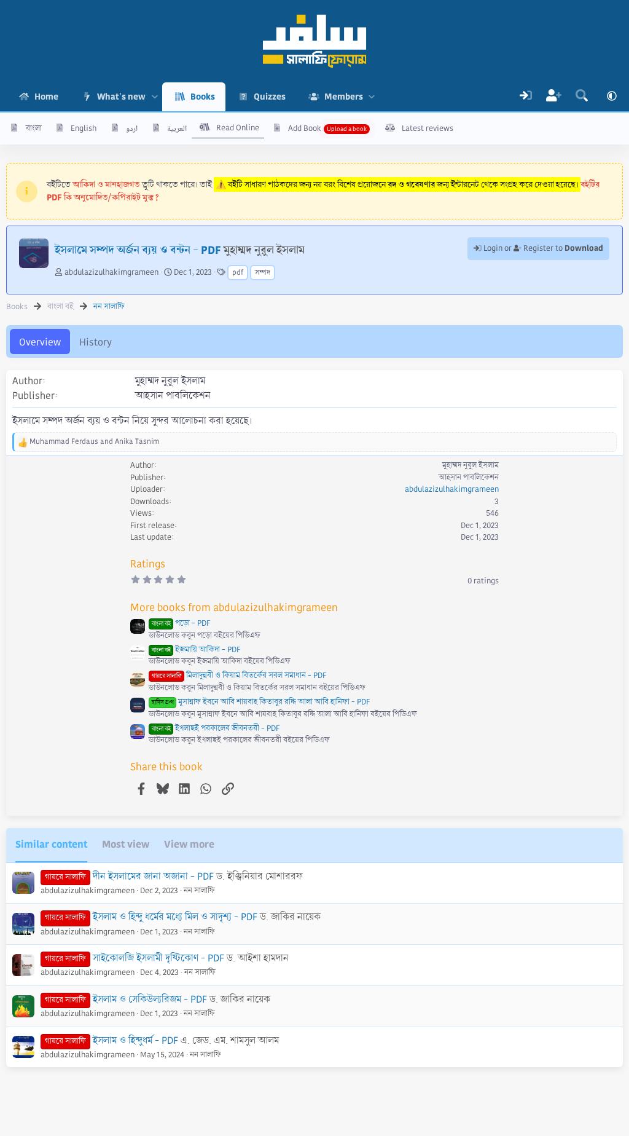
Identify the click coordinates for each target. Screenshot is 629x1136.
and (94, 441)
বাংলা (34, 128)
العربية (177, 128)
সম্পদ (262, 272)
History (95, 342)
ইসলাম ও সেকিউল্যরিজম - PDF (150, 999)
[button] (154, 96)
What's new (121, 96)
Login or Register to (542, 248)
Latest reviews (427, 128)
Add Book (304, 128)
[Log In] (526, 97)
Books (202, 96)
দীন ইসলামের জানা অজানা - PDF (153, 876)
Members (343, 96)
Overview (40, 342)
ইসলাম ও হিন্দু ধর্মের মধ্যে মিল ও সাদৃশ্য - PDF (175, 917)
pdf (237, 272)
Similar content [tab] (51, 844)
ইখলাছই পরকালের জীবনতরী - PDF (215, 728)
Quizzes (270, 96)
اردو (132, 128)
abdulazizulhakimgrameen (111, 272)
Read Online (237, 127)
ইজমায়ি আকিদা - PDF (196, 649)
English (83, 128)
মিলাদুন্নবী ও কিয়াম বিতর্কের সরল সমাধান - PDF (239, 675)
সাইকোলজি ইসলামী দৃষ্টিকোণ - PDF (158, 958)
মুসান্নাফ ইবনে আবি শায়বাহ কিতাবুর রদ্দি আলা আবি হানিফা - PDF (261, 702)
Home (46, 96)
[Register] (554, 97)
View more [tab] (189, 844)
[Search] (582, 97)
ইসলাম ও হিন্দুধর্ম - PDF (135, 1040)
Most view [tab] (125, 844)
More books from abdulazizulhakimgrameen (234, 607)
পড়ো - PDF (181, 623)
